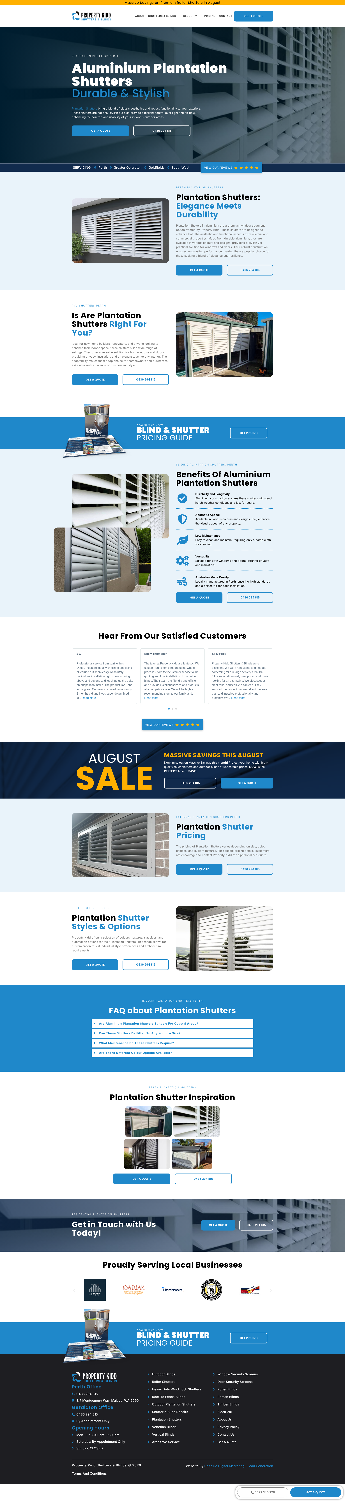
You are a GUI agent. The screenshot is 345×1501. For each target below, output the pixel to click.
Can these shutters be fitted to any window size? (140, 1033)
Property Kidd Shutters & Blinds (99, 1465)
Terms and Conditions (89, 1473)
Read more (89, 697)
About (140, 16)
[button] (169, 709)
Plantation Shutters (84, 108)
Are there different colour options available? (135, 1052)
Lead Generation (260, 1466)
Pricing (210, 16)
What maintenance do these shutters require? (136, 1043)
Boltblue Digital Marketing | (225, 1466)
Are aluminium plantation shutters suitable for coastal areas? (148, 1023)
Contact (225, 16)
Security (190, 16)
